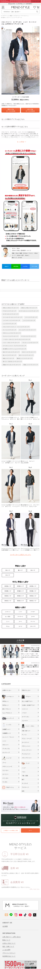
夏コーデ (20, 570)
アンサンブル (6, 748)
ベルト (23, 771)
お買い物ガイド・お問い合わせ (11, 937)
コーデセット (10, 696)
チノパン (33, 621)
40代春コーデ (20, 586)
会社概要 (5, 926)
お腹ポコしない (6, 690)
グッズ (27, 763)
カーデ (33, 616)
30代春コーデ (7, 586)
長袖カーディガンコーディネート (11, 364)
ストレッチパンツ (26, 750)
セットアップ (10, 718)
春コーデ (8, 570)
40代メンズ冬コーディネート (10, 307)
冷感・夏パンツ (26, 730)
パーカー (33, 611)
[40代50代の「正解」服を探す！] (37, 11)
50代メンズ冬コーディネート (28, 307)
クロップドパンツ (26, 757)
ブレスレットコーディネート (29, 342)
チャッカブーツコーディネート (26, 329)
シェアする (25, 266)
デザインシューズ (7, 766)
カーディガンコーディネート (10, 314)
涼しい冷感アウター (27, 701)
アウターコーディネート (9, 311)
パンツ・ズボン (30, 726)
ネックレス (25, 783)
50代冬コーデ (33, 600)
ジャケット (8, 611)
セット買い (8, 616)
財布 (23, 791)
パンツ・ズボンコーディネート (10, 342)
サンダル (4, 782)
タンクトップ (6, 752)
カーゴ (20, 626)
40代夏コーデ (20, 591)
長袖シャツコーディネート (30, 364)
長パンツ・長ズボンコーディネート (11, 361)
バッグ (23, 768)
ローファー (5, 774)
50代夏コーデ (33, 591)
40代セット (5, 701)
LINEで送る (15, 266)
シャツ (20, 611)
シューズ (8, 758)
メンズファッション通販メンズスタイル (10, 15)
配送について (6, 940)
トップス (8, 724)
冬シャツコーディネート (9, 355)
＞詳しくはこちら (34, 889)
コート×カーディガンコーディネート (12, 317)
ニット (7, 621)
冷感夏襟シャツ (6, 733)
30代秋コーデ (7, 595)
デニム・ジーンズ (26, 738)
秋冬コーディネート (8, 358)
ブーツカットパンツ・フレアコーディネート (14, 345)
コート (20, 621)
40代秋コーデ (20, 595)
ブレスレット (25, 787)
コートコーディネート (30, 317)
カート (30, 830)
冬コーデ (8, 575)
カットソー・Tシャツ (8, 737)
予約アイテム (10, 787)
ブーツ (4, 762)
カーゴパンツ (25, 742)
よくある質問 (6, 950)
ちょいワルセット (7, 713)
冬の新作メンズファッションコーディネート (11, 17)
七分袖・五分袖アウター (28, 705)
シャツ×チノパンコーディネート (11, 320)
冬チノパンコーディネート (25, 355)
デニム (7, 626)
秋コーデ (33, 570)
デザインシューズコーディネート (11, 333)
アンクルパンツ (26, 754)
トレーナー (25, 720)
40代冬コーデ (20, 600)
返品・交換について (8, 946)
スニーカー (5, 770)
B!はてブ (6, 266)
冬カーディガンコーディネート (10, 352)
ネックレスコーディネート (27, 336)
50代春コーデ (33, 586)
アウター (28, 696)
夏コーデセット (6, 709)
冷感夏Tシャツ (6, 729)
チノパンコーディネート (9, 329)
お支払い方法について (8, 943)
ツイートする (34, 266)
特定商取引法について (8, 956)
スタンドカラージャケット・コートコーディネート (15, 326)
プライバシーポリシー (8, 953)
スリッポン (5, 778)
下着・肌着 (25, 775)
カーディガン (25, 716)
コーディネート (23, 15)
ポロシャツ (5, 744)
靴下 (23, 779)
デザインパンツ (26, 746)
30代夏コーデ (7, 591)
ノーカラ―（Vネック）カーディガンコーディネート (16, 339)
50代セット (5, 705)
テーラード (20, 616)
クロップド (33, 626)
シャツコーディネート (28, 320)
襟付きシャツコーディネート (24, 358)
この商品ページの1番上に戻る (10, 830)
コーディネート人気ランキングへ (20, 554)
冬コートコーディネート (28, 352)
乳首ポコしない (26, 690)
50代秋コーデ (33, 595)
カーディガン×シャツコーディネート (28, 311)
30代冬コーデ (7, 600)
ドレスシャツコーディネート (10, 336)
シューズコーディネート (9, 323)
